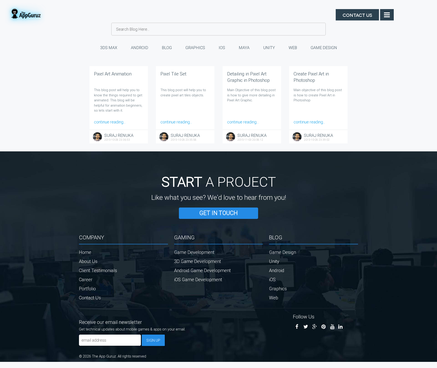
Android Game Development (202, 270)
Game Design (324, 47)
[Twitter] (306, 327)
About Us (88, 261)
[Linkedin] (340, 327)
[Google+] (315, 327)
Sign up (153, 340)
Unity (269, 47)
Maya (244, 47)
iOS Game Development (198, 279)
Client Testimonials (98, 270)
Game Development (194, 252)
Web (293, 47)
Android (139, 47)
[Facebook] (297, 327)
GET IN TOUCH (218, 213)
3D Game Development (197, 261)
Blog (167, 47)
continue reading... (109, 122)
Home (85, 252)
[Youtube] (332, 327)
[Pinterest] (324, 327)
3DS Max (108, 47)
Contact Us (357, 15)
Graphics (195, 47)
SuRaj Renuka (118, 135)
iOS (222, 47)
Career (85, 279)
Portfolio (87, 288)
